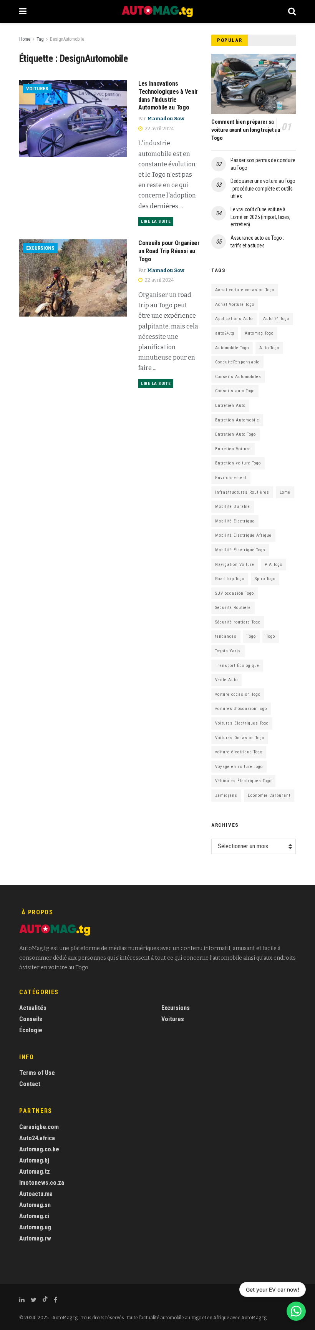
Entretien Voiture (233, 448)
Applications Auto (234, 318)
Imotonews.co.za (41, 1182)
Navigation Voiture (234, 564)
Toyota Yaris (228, 650)
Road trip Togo (229, 578)
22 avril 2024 (159, 128)
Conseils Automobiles (238, 376)
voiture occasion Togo (237, 694)
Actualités (32, 1008)
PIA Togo (273, 564)
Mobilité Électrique (235, 521)
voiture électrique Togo (238, 752)
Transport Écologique (237, 665)
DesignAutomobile (67, 39)
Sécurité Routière (233, 607)
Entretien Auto (230, 405)
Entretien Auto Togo (235, 434)
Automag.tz (34, 1171)
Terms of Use (37, 1072)
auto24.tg (224, 333)
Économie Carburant (269, 795)
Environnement (231, 477)
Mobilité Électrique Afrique (243, 535)
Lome (285, 492)
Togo (251, 636)
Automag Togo (259, 333)
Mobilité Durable (232, 506)
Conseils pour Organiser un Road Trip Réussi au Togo (169, 251)
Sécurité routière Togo (237, 622)
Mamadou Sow (165, 118)
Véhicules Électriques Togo (243, 780)
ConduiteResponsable (237, 362)
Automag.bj (34, 1160)
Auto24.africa (37, 1138)
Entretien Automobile (237, 420)
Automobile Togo (232, 347)
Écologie (30, 1030)
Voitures (37, 88)
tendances (226, 636)
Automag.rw (35, 1238)
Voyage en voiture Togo (239, 766)
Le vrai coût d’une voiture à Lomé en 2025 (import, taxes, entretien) (260, 216)
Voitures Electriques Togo (242, 723)
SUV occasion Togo (234, 593)
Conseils (30, 1019)
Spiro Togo (265, 578)
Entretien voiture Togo (238, 463)
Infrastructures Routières (242, 492)
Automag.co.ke (39, 1149)
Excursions (40, 248)
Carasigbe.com (39, 1127)
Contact (29, 1084)
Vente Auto (226, 679)
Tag (40, 39)
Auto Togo (269, 347)
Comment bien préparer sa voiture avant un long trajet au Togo (245, 129)
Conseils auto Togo (235, 390)
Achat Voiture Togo (234, 304)
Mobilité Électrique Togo (240, 549)
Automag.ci (34, 1216)
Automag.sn (35, 1205)
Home (24, 39)
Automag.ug (35, 1227)
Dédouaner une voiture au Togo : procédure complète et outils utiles (262, 188)
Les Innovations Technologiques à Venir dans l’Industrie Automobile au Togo (168, 95)
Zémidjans (226, 795)
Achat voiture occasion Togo (244, 289)
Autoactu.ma (36, 1193)
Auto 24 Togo (276, 318)
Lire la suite (156, 221)
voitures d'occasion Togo (241, 708)
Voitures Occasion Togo (239, 737)
